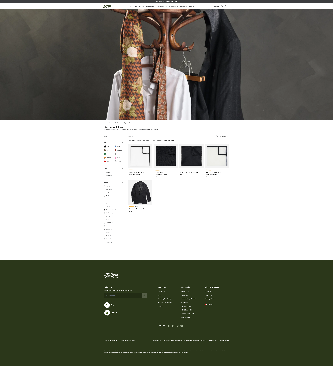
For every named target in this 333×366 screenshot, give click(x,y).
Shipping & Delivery (164, 299)
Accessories (183, 6)
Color (105, 142)
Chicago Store (210, 299)
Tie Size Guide (186, 306)
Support (216, 6)
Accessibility (157, 340)
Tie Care (160, 306)
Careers (207, 295)
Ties (136, 6)
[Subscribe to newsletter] (144, 295)
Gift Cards (184, 303)
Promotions (185, 291)
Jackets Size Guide (187, 314)
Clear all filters (169, 140)
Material (106, 182)
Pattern (106, 168)
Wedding (191, 6)
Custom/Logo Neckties (189, 299)
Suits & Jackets (173, 6)
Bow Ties (141, 6)
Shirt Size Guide (186, 310)
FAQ (159, 295)
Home (105, 123)
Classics (111, 123)
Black (116, 123)
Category (106, 203)
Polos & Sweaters (161, 6)
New (131, 6)
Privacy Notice (224, 340)
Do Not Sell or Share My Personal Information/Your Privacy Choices (184, 340)
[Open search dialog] (222, 6)
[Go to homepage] (106, 6)
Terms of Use (213, 340)
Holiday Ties (185, 317)
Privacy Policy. (184, 352)
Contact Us (161, 291)
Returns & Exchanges (165, 303)
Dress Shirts (150, 6)
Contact (114, 313)
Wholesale (185, 295)
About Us (208, 291)
